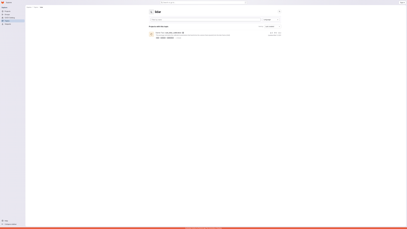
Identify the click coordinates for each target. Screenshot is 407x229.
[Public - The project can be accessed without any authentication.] (183, 33)
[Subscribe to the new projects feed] (279, 11)
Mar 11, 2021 (277, 35)
